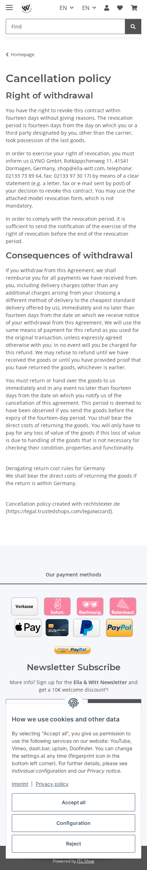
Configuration (73, 823)
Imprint (20, 784)
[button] (106, 8)
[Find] (133, 26)
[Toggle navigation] (9, 4)
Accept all (74, 802)
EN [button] (63, 8)
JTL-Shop (85, 861)
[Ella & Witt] (27, 8)
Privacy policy (52, 784)
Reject (73, 844)
